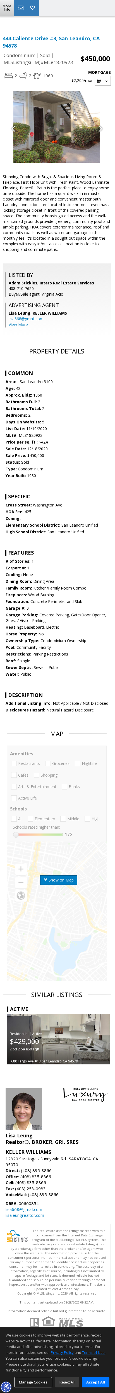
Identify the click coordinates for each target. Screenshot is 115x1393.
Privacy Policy (62, 1352)
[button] (6, 1387)
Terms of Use (93, 1352)
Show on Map (60, 880)
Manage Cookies (33, 1382)
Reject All (67, 1382)
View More (18, 324)
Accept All (95, 1382)
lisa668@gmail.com (26, 318)
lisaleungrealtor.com (25, 1215)
